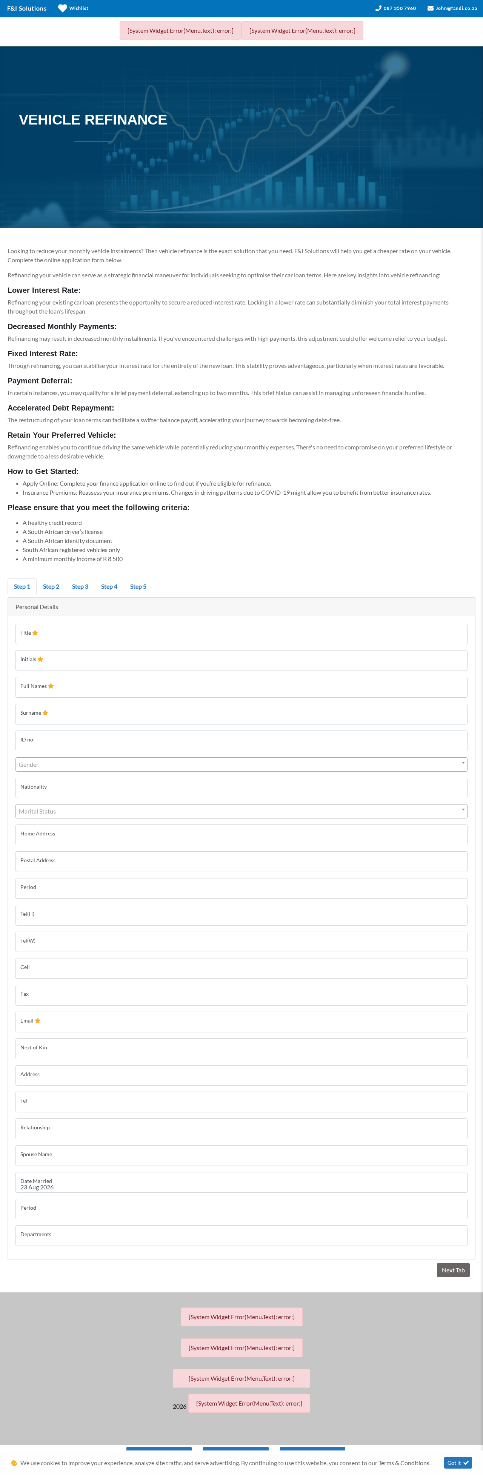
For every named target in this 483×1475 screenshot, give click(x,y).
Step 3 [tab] (80, 586)
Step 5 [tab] (138, 586)
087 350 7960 (400, 8)
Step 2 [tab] (51, 586)
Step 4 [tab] (109, 586)
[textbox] (241, 764)
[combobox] (241, 764)
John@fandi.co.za (456, 8)
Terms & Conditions (403, 1462)
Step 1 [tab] (22, 586)
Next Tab (453, 1270)
